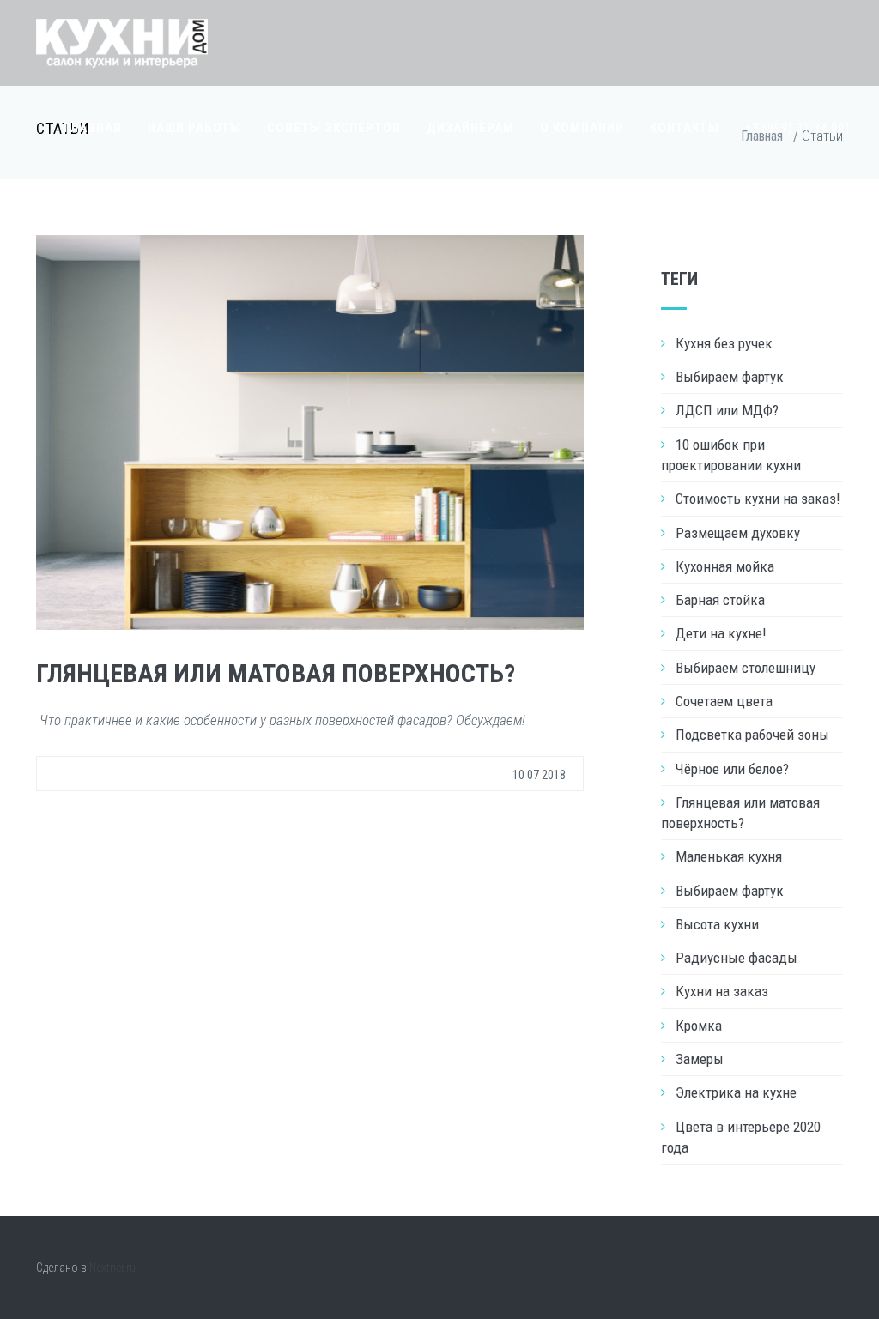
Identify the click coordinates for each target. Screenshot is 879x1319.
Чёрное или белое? (732, 768)
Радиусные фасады (736, 957)
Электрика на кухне (736, 1092)
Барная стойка (720, 599)
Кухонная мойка (725, 566)
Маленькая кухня (729, 856)
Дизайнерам (470, 128)
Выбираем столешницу (745, 667)
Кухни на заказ (722, 991)
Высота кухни (717, 924)
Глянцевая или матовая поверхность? (275, 673)
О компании (582, 128)
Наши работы (194, 128)
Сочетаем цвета (724, 701)
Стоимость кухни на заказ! (758, 498)
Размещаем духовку (738, 533)
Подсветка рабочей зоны (752, 734)
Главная (93, 128)
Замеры (700, 1059)
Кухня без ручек (724, 343)
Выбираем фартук (730, 376)
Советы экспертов (334, 128)
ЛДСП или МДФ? (727, 410)
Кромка (699, 1025)
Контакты (684, 128)
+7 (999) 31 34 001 (798, 128)
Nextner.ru (112, 1267)
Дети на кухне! (721, 633)
